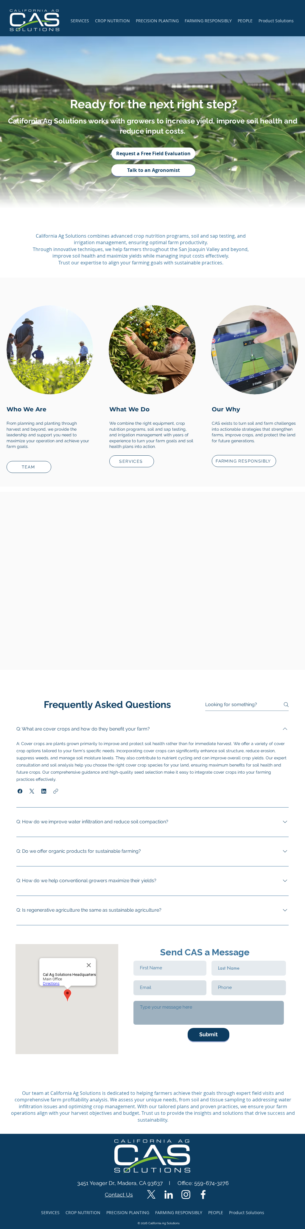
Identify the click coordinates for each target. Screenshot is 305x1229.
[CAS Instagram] (186, 1194)
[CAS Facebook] (203, 1194)
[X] (151, 1194)
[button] (20, 791)
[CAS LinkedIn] (169, 1194)
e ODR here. (171, 1062)
